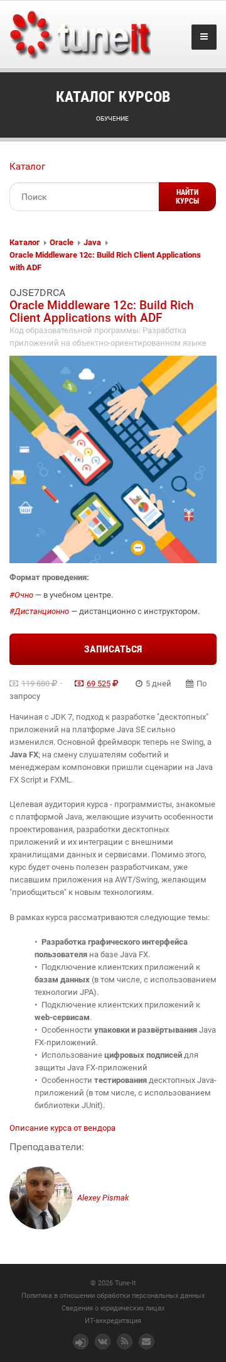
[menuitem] (24, 242)
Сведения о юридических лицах (113, 1308)
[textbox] (84, 196)
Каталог (27, 166)
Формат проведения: (49, 577)
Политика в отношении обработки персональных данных (113, 1296)
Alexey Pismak (102, 1197)
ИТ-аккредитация (113, 1321)
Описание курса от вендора (62, 1128)
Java (92, 242)
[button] (187, 196)
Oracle (61, 242)
